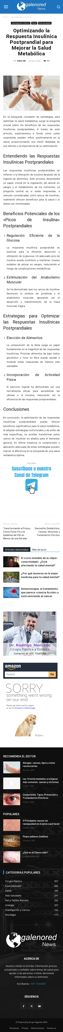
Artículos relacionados (16, 549)
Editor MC (21, 61)
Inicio (5, 17)
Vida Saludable (45, 23)
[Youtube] (39, 1006)
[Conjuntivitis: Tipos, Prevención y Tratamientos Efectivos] (11, 799)
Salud (34, 23)
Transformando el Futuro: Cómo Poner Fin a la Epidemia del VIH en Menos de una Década (17, 533)
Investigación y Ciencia (21, 17)
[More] (53, 68)
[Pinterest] (24, 68)
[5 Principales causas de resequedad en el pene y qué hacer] (11, 825)
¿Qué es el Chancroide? (35, 852)
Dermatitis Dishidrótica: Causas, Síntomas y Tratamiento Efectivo (47, 532)
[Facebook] (9, 68)
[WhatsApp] (31, 68)
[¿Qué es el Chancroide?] (11, 857)
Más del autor (39, 549)
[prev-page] (5, 604)
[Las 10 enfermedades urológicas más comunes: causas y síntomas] (11, 783)
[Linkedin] (39, 68)
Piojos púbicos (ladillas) (35, 836)
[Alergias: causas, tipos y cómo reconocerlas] (11, 767)
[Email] (46, 68)
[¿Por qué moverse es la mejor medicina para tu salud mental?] (11, 577)
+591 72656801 (38, 983)
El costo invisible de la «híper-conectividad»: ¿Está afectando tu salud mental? (39, 561)
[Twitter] (16, 68)
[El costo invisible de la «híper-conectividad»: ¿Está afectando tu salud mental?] (11, 561)
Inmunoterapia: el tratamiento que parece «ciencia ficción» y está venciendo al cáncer (40, 592)
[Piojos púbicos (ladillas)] (11, 841)
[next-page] (10, 604)
